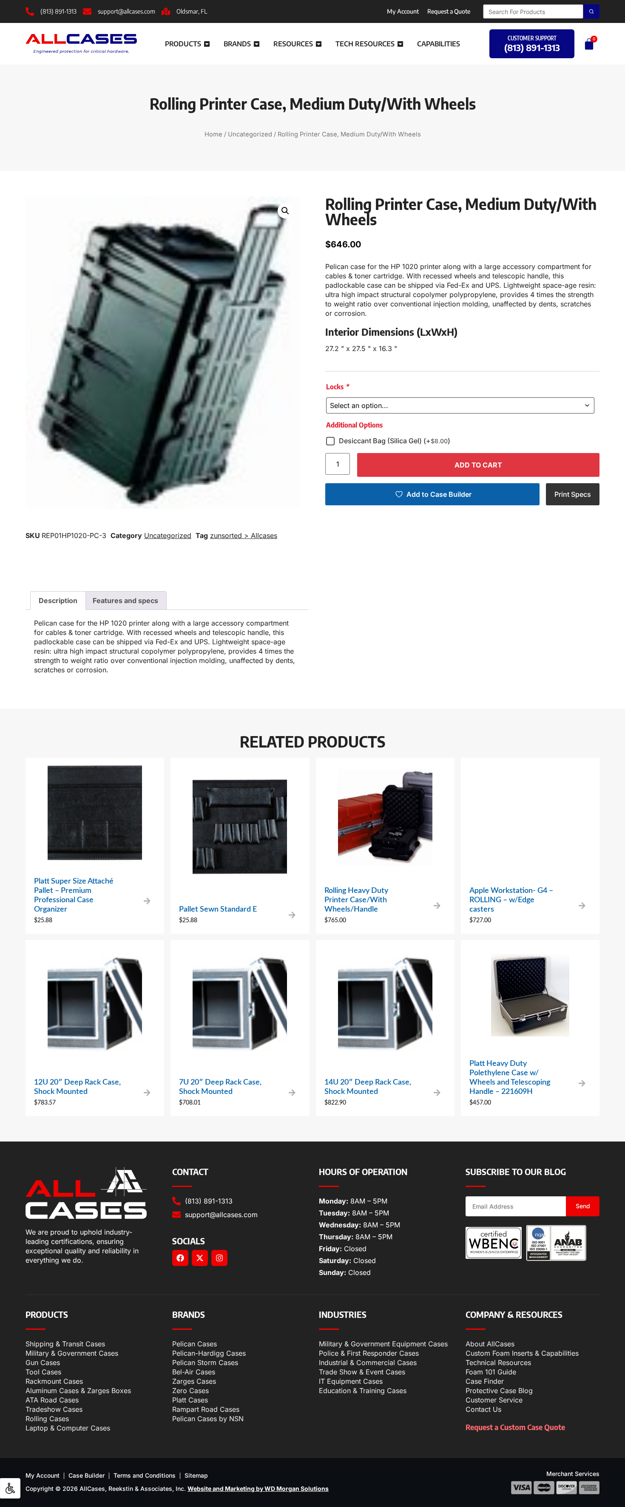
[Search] (591, 11)
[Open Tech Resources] (400, 43)
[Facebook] (180, 1258)
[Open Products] (207, 43)
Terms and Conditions (145, 1475)
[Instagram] (219, 1258)
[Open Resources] (318, 43)
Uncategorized (250, 134)
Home (213, 134)
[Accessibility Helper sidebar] (10, 1488)
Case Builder (86, 1475)
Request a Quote (448, 11)
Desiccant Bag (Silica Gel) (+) (394, 440)
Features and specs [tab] (125, 600)
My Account (403, 11)
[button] (285, 210)
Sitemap (196, 1475)
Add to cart (478, 465)
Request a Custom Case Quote (515, 1427)
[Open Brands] (256, 43)
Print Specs (572, 494)
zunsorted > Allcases (243, 535)
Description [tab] (58, 600)
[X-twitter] (200, 1258)
